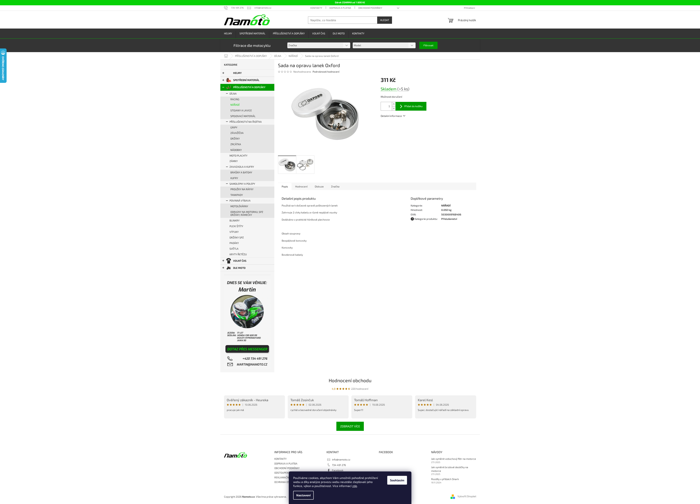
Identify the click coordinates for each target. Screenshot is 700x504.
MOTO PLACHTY (238, 155)
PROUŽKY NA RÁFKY (241, 189)
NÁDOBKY (236, 149)
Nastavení (303, 495)
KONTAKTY (316, 7)
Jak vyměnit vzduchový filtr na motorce (453, 458)
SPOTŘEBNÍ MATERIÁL (246, 80)
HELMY (237, 72)
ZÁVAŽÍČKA (237, 132)
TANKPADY (236, 194)
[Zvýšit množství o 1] (393, 104)
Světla (233, 248)
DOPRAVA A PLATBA (340, 7)
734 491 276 (339, 465)
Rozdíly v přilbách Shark (445, 479)
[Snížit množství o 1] (393, 108)
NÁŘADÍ (235, 104)
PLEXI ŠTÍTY (236, 226)
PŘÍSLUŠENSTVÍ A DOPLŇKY (249, 87)
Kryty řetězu (238, 254)
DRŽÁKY (235, 138)
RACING (234, 99)
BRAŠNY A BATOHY (241, 172)
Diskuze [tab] (319, 186)
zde (354, 486)
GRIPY (233, 127)
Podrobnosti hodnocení (326, 71)
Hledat (384, 20)
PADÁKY (234, 243)
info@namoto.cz (341, 459)
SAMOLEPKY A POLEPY (242, 183)
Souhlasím (397, 480)
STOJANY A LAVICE (241, 110)
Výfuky (234, 231)
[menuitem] (228, 33)
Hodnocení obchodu (350, 380)
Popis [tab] (285, 186)
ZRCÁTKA (235, 144)
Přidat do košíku (413, 106)
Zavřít (400, 126)
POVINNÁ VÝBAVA (240, 200)
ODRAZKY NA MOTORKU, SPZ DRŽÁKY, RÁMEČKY (246, 213)
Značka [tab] (335, 186)
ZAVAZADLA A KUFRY (241, 166)
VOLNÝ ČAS (239, 260)
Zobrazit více (350, 426)
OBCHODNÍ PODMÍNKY (370, 7)
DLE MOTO (239, 267)
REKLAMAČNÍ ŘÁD (284, 477)
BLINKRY (234, 220)
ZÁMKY (233, 161)
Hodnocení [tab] (301, 186)
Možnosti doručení (391, 96)
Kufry (234, 178)
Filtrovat (428, 45)
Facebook (337, 470)
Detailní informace (391, 115)
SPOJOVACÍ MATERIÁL (242, 116)
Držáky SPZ (236, 237)
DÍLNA (233, 93)
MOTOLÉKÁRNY (239, 206)
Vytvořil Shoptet (467, 496)
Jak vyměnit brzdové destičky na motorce (449, 469)
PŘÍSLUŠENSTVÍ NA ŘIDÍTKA (245, 121)
